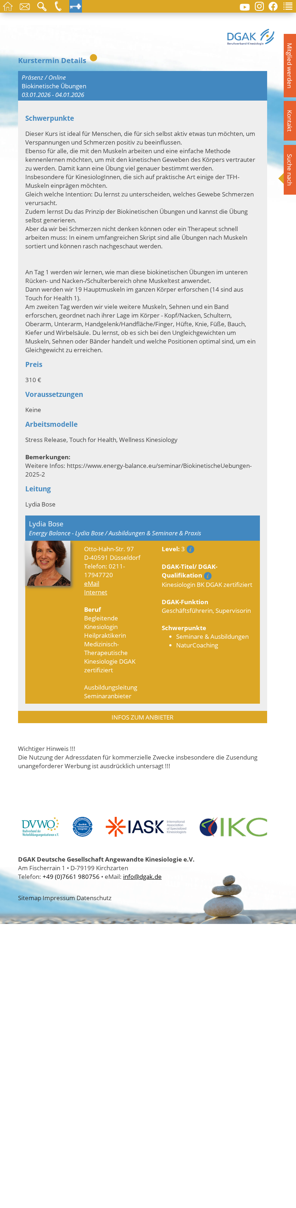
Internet (95, 592)
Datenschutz (94, 897)
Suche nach (290, 170)
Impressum (59, 897)
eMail (91, 583)
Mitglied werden (290, 65)
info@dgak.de (142, 876)
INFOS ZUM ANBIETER (143, 717)
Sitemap (29, 897)
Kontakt (290, 121)
